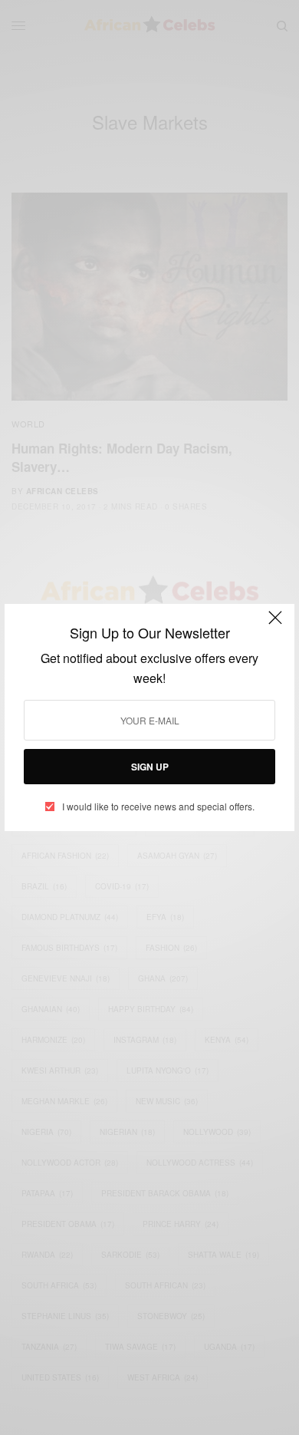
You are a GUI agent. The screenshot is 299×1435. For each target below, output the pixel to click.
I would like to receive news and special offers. (158, 806)
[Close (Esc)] (275, 625)
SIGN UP (150, 767)
